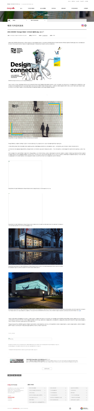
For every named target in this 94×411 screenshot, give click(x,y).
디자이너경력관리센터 (54, 399)
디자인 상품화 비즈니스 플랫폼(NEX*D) (36, 402)
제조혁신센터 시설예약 (75, 399)
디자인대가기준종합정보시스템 (56, 397)
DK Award (72, 392)
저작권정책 (10, 398)
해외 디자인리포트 (34, 20)
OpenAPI (82, 1)
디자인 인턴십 (31, 392)
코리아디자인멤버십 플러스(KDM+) (35, 395)
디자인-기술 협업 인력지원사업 (35, 390)
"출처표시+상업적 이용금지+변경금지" (37, 360)
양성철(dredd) (44, 35)
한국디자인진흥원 (10, 1)
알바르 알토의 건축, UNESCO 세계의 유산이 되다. (30, 4)
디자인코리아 (73, 390)
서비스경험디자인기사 (33, 397)
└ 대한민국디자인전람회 (75, 397)
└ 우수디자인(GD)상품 (75, 395)
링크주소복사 (47, 368)
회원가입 (73, 1)
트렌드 (14, 20)
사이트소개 (10, 400)
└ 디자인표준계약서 (53, 395)
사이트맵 (86, 1)
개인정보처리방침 (11, 397)
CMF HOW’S (31, 399)
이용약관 (9, 395)
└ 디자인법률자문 (53, 390)
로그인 (69, 1)
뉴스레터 (77, 1)
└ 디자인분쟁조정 (53, 392)
